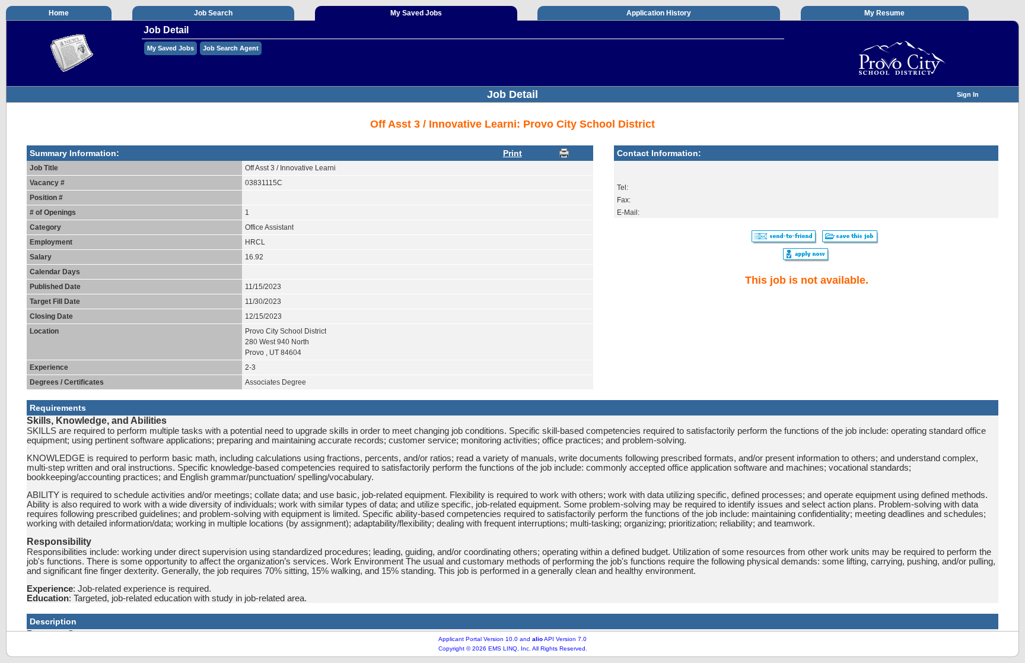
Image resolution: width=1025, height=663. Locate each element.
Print (512, 153)
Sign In (968, 94)
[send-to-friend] (784, 242)
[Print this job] (564, 153)
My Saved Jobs (170, 48)
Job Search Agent (231, 48)
